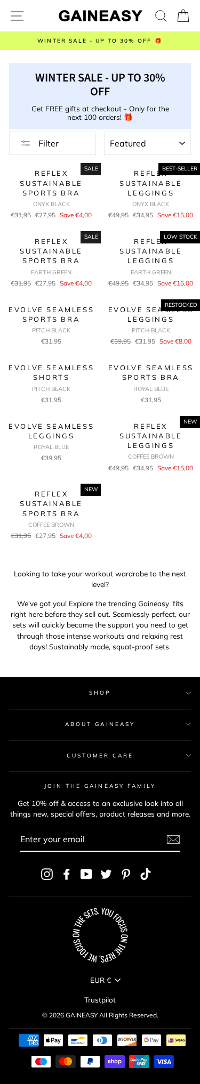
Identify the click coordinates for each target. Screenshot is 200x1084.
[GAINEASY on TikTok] (145, 874)
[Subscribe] (173, 839)
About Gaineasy (100, 724)
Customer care (100, 755)
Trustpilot (100, 999)
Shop (100, 692)
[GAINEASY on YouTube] (86, 874)
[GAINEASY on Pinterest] (126, 874)
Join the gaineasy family (100, 786)
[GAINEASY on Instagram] (47, 874)
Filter (47, 143)
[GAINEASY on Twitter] (106, 874)
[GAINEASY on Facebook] (67, 874)
